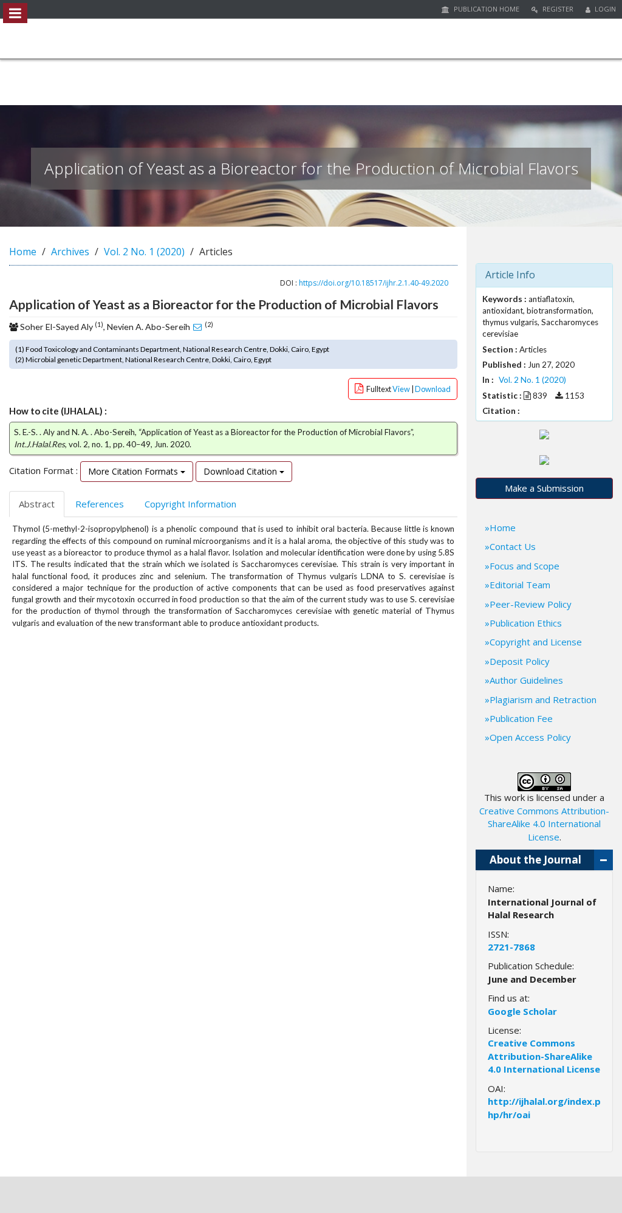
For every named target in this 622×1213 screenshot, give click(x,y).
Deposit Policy (520, 661)
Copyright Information (190, 504)
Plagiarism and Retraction (543, 699)
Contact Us (513, 546)
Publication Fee (521, 718)
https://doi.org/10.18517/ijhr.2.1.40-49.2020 (373, 283)
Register (557, 8)
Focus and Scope (524, 566)
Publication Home (485, 8)
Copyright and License (536, 642)
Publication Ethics (526, 623)
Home (22, 251)
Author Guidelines (526, 680)
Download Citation (241, 471)
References (99, 504)
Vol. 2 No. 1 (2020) (144, 251)
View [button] (401, 389)
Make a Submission (544, 488)
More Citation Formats (134, 471)
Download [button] (433, 389)
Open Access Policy (530, 737)
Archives (70, 251)
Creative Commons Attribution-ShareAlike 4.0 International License (544, 824)
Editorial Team (520, 585)
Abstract (37, 504)
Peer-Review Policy (531, 604)
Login (604, 8)
